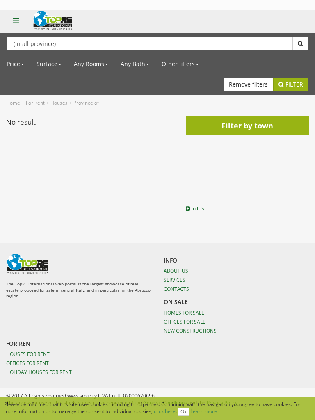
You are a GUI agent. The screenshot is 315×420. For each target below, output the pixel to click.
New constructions (190, 330)
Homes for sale (184, 312)
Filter (293, 84)
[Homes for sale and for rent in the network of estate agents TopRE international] (70, 25)
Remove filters (248, 84)
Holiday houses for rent (39, 372)
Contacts (176, 288)
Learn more (203, 411)
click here (165, 411)
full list (198, 208)
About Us (176, 270)
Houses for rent (28, 354)
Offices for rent (27, 363)
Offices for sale (184, 321)
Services (174, 279)
